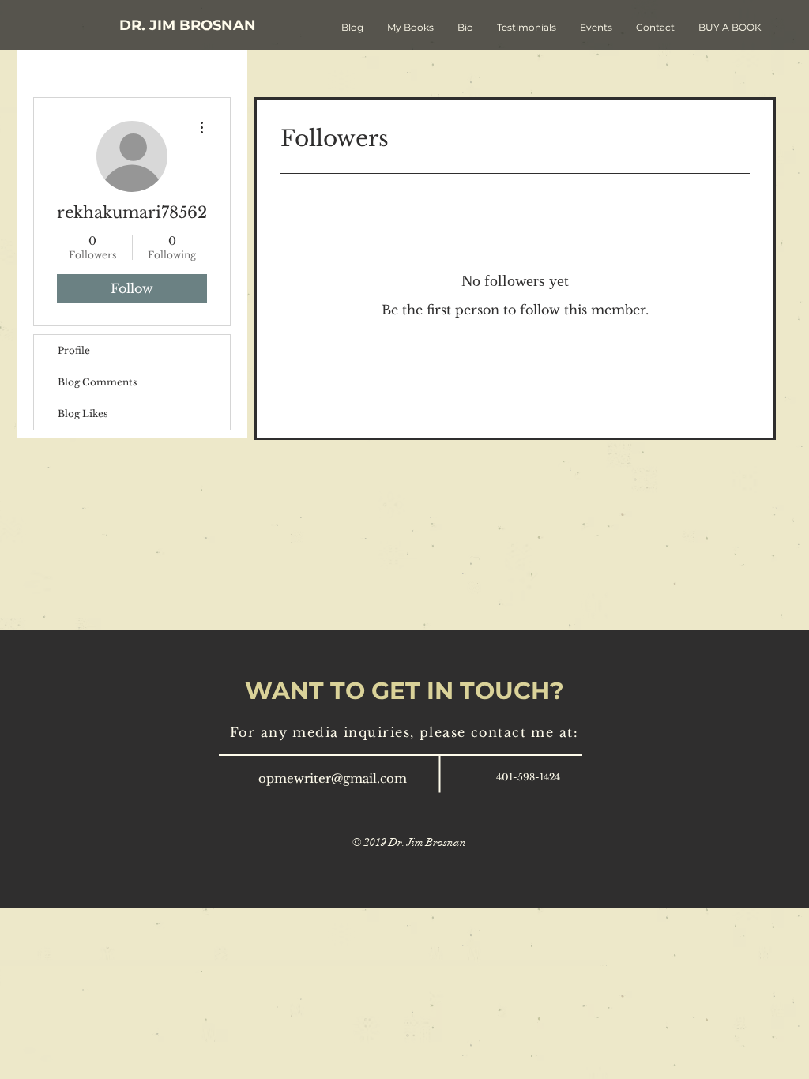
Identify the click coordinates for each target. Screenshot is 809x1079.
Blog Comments (97, 382)
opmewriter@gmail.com (332, 778)
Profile (74, 350)
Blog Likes (82, 413)
